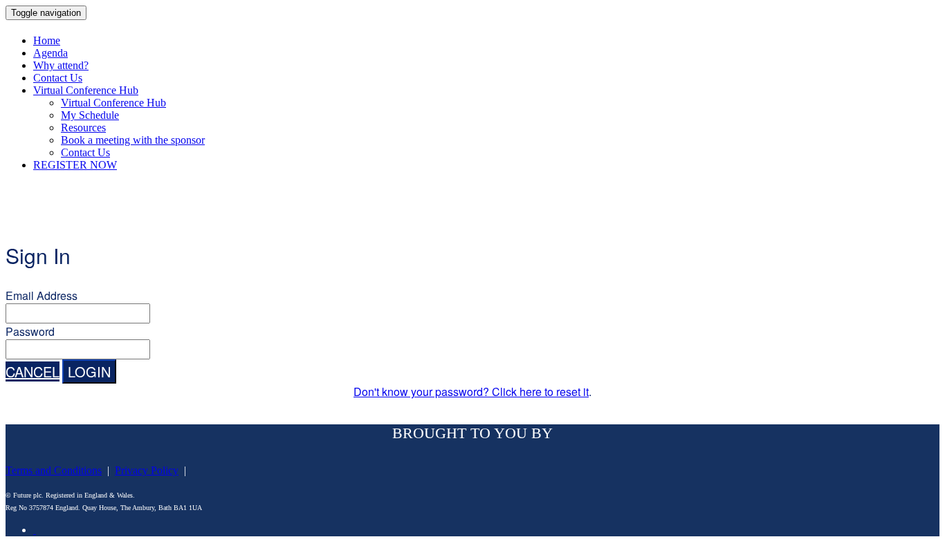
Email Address (41, 295)
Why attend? (61, 65)
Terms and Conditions (54, 470)
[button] (32, 371)
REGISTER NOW (75, 165)
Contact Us (57, 78)
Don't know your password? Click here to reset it (471, 391)
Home (46, 40)
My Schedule (90, 115)
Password (30, 331)
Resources (83, 127)
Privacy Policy (146, 470)
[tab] (34, 530)
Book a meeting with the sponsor (133, 140)
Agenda (50, 53)
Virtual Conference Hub (85, 90)
